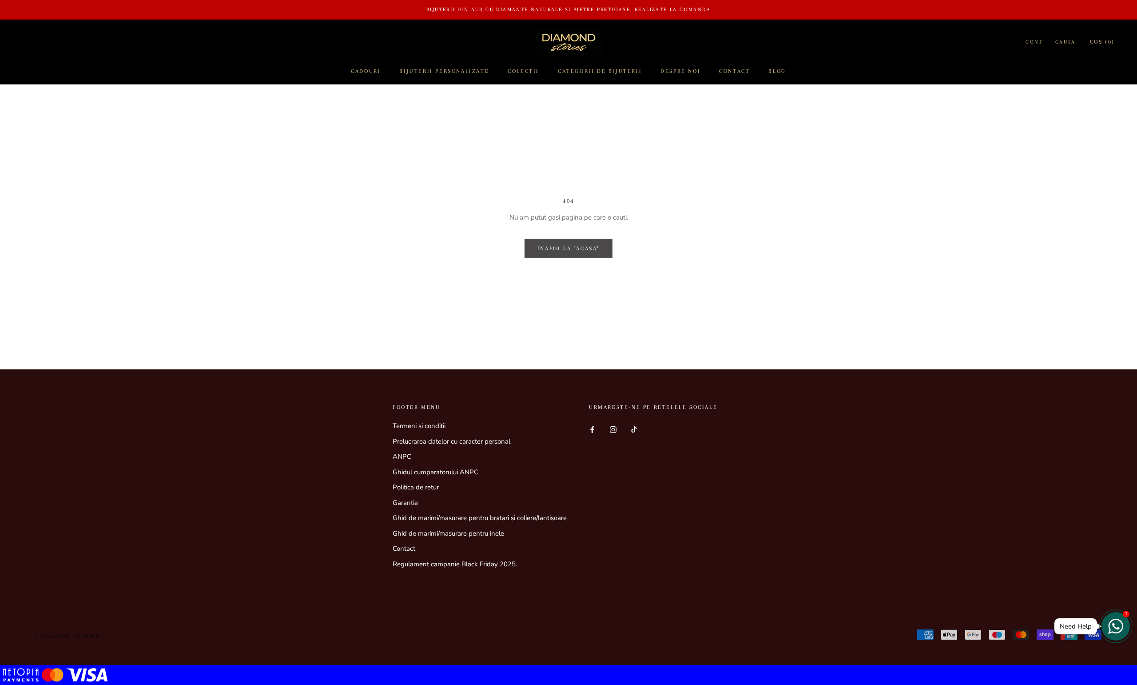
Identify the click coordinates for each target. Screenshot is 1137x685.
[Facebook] (592, 429)
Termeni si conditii (419, 425)
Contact (734, 71)
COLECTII (523, 71)
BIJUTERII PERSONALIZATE (444, 71)
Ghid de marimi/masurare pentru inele (448, 533)
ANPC (402, 456)
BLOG (777, 71)
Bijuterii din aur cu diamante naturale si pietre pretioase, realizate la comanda (568, 9)
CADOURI (366, 71)
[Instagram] (613, 429)
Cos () (1102, 42)
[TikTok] (634, 429)
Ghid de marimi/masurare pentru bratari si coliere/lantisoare (480, 517)
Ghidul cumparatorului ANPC (435, 472)
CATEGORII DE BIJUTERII (600, 71)
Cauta (1065, 42)
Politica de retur (416, 487)
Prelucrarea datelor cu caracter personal (451, 441)
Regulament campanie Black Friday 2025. (455, 564)
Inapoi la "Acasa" (568, 248)
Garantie (405, 502)
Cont (1034, 42)
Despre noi (680, 71)
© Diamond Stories (67, 636)
